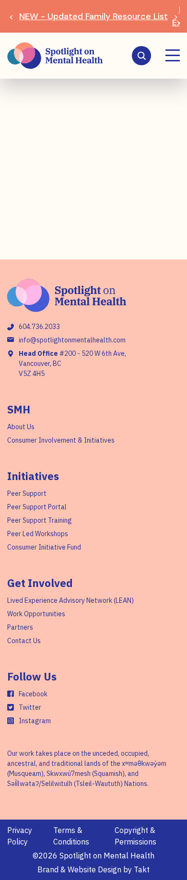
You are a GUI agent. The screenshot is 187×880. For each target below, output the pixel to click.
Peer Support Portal (37, 507)
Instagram (35, 720)
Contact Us (24, 640)
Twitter (30, 707)
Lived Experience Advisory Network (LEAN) (70, 600)
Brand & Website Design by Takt (93, 869)
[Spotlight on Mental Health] (55, 55)
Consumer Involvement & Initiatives (61, 440)
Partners (20, 627)
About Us (21, 426)
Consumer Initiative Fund (44, 547)
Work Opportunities (36, 614)
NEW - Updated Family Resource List (93, 16)
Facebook (33, 694)
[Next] (176, 16)
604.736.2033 (39, 326)
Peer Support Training (39, 520)
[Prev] (11, 16)
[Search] (141, 55)
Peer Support (27, 493)
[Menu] (172, 55)
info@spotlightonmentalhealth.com (72, 340)
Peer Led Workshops (37, 533)
